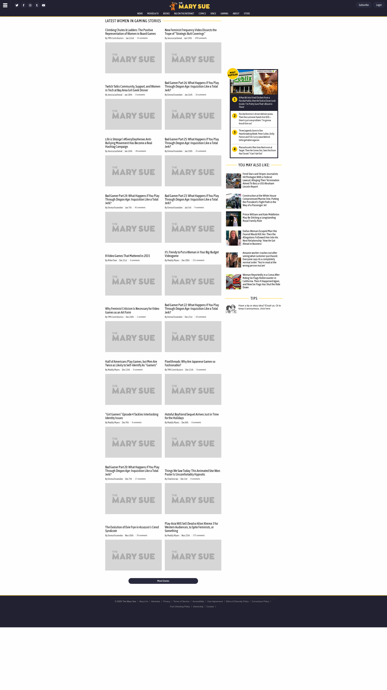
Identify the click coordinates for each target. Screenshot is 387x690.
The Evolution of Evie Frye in (132, 529)
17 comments (140, 479)
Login (379, 5)
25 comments (201, 151)
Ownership (198, 606)
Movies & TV (153, 13)
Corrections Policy (260, 601)
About (236, 13)
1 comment (141, 317)
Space (213, 13)
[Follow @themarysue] (17, 7)
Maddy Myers (173, 260)
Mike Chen (112, 260)
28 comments (140, 151)
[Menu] (5, 5)
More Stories (163, 580)
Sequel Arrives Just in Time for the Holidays (192, 416)
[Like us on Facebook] (23, 7)
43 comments (140, 207)
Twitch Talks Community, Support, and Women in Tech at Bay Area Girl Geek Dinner (132, 88)
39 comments (142, 535)
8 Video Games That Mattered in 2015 (127, 256)
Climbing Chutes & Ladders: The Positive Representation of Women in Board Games (130, 32)
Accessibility (198, 601)
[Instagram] (30, 7)
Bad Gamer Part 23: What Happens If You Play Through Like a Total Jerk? (192, 199)
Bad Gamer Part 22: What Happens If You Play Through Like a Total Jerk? (192, 308)
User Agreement (215, 601)
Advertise (155, 601)
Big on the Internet (184, 13)
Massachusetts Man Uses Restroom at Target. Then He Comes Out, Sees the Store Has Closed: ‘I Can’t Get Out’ (257, 150)
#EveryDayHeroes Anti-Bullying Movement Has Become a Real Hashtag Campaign (128, 142)
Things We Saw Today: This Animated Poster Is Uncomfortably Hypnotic (192, 472)
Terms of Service (181, 601)
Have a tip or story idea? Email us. (257, 305)
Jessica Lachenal (174, 38)
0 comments (140, 95)
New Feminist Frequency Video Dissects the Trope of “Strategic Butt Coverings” (191, 32)
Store (247, 13)
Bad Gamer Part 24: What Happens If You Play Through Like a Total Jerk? (132, 199)
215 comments (198, 260)
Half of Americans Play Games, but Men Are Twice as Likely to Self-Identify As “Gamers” (131, 363)
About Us (143, 601)
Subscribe (364, 5)
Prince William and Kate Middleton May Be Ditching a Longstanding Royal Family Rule (261, 217)
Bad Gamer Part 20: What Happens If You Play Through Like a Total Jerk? (132, 470)
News (140, 13)
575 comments (199, 535)
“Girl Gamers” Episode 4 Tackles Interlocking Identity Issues (131, 416)
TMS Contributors (116, 38)
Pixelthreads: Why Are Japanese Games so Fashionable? (190, 363)
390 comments (201, 38)
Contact (210, 606)
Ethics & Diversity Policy (237, 601)
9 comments (199, 207)
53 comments (142, 38)
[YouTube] (43, 7)
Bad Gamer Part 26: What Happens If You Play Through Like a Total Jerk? (192, 86)
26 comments (201, 95)
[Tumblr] (37, 7)
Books (166, 13)
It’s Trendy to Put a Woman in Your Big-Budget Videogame (192, 254)
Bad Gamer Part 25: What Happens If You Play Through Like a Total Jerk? (192, 142)
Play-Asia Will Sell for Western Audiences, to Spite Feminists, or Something (191, 527)
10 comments (201, 317)
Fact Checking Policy (180, 606)
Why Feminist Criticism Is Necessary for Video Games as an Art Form (132, 310)
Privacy (166, 601)
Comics (202, 13)
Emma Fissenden (174, 94)
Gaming (224, 13)
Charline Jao (172, 478)
